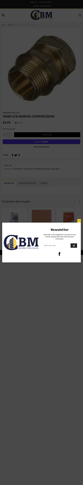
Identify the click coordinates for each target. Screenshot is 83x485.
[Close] (79, 221)
